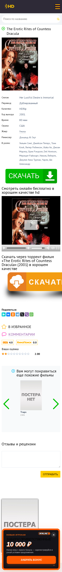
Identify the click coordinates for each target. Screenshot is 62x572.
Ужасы (22, 131)
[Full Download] (15, 6)
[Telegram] (18, 314)
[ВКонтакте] (8, 314)
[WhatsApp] (31, 314)
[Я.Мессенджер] (4, 314)
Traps (23, 412)
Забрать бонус (31, 559)
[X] (22, 314)
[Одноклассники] (13, 314)
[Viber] (27, 314)
